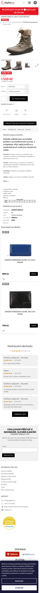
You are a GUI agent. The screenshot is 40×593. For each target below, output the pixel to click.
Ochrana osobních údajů (8, 482)
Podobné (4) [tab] (12, 129)
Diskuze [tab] (28, 129)
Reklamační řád (6, 479)
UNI (3, 279)
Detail (33, 274)
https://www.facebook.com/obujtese (16, 507)
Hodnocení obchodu (20, 346)
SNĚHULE (14, 218)
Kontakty (4, 485)
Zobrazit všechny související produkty (20, 123)
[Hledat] (24, 3)
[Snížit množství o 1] (9, 100)
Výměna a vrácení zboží (8, 476)
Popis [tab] (5, 129)
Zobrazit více (20, 414)
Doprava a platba (6, 471)
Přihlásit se (8, 455)
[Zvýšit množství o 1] (9, 97)
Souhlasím (19, 588)
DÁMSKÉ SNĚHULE (17, 210)
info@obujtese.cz (10, 501)
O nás (3, 487)
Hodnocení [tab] (20, 129)
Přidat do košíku (20, 99)
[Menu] (35, 3)
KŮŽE (13, 220)
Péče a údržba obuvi (7, 490)
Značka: (7, 24)
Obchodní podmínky (7, 474)
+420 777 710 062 (9, 504)
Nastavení (19, 581)
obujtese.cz (8, 510)
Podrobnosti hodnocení (30, 22)
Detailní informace (7, 104)
